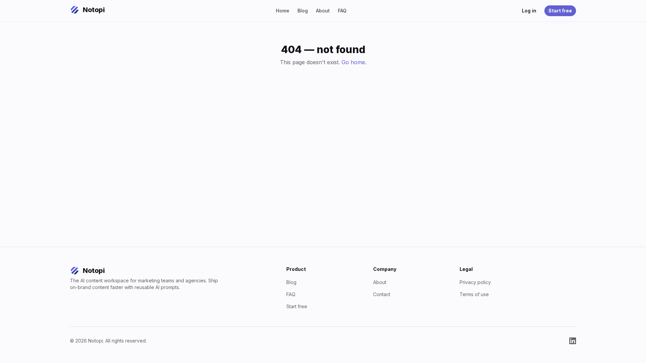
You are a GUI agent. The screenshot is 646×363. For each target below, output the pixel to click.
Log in (529, 10)
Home (282, 10)
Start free (560, 10)
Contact (381, 294)
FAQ (342, 10)
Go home (353, 62)
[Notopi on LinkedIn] (572, 340)
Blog (302, 10)
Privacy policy (475, 282)
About (323, 10)
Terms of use (474, 294)
